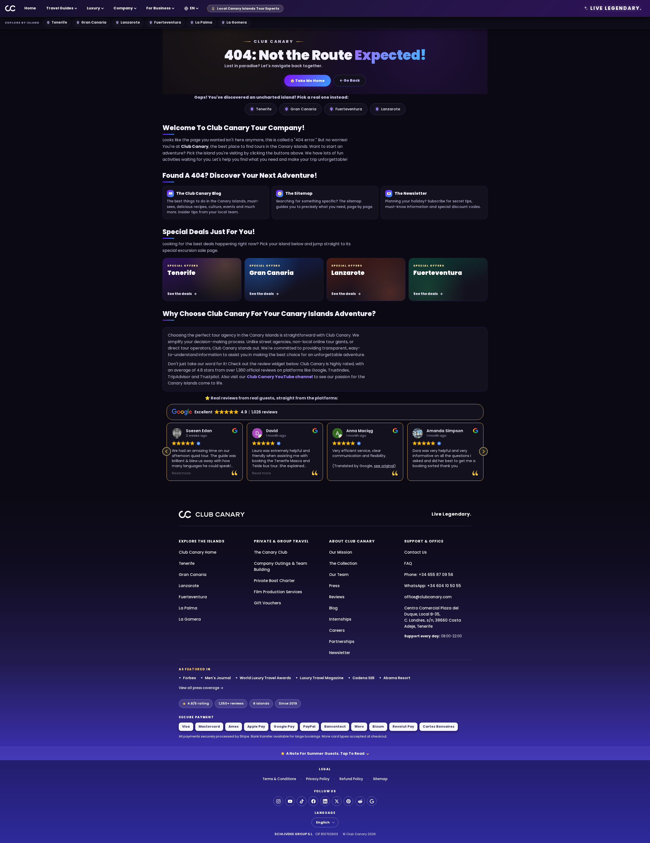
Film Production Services (278, 591)
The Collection (343, 563)
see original (384, 465)
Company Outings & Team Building (280, 566)
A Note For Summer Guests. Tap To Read (325, 753)
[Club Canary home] (10, 8)
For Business (158, 8)
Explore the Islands (201, 541)
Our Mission (340, 552)
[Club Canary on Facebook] (313, 801)
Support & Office (424, 541)
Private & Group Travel (281, 541)
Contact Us (415, 552)
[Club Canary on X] (337, 801)
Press (334, 585)
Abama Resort (396, 677)
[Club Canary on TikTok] (301, 801)
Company (123, 8)
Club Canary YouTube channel (280, 377)
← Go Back (349, 80)
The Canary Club (270, 552)
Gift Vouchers (267, 603)
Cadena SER (363, 677)
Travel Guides (59, 8)
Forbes (189, 677)
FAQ (408, 563)
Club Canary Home (197, 552)
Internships (340, 619)
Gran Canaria (93, 22)
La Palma (203, 22)
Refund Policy (351, 779)
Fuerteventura (167, 22)
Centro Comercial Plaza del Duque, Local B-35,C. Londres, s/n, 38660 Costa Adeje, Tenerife (432, 617)
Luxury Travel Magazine (322, 677)
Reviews (337, 597)
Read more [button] (181, 473)
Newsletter (339, 652)
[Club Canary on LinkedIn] (325, 801)
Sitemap (380, 779)
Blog (333, 608)
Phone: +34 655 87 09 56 (428, 574)
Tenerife (59, 22)
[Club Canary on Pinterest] (348, 801)
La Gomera (236, 22)
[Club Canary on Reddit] (360, 801)
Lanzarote (130, 22)
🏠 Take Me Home (307, 80)
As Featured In (195, 669)
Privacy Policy (318, 779)
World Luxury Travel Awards (265, 677)
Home (30, 8)
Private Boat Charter (274, 580)
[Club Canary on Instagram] (278, 801)
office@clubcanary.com (428, 597)
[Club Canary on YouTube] (290, 801)
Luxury (93, 8)
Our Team (339, 574)
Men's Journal (218, 677)
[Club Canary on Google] (372, 801)
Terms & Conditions (279, 779)
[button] (483, 451)
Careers (337, 630)
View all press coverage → (201, 688)
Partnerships (341, 641)
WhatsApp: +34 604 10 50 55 (432, 585)
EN (192, 8)
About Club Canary (352, 541)
